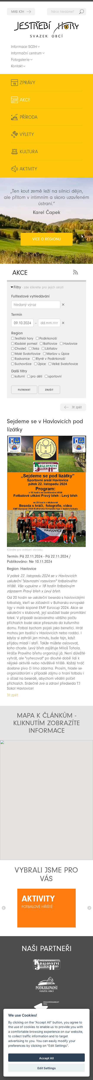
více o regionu (46, 239)
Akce (25, 100)
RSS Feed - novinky (76, 272)
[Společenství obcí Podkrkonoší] (46, 983)
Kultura (29, 151)
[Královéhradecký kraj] (46, 1004)
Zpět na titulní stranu (46, 29)
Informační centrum (26, 53)
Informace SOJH (24, 46)
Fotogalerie (20, 59)
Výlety (27, 134)
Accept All (46, 1058)
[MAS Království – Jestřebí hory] (46, 962)
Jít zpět (77, 407)
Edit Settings (46, 1068)
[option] (46, 908)
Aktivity (28, 169)
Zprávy (27, 82)
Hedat (81, 11)
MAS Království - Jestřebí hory (21, 11)
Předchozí (4, 908)
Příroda (28, 117)
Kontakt (16, 66)
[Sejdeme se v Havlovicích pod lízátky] (46, 546)
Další (89, 908)
